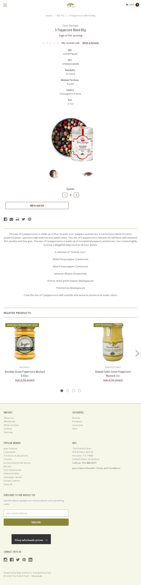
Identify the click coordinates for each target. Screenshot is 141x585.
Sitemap (8, 432)
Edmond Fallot (11, 473)
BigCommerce (24, 572)
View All (8, 484)
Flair (49, 572)
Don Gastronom (12, 470)
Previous (3, 353)
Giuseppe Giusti (13, 477)
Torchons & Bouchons (16, 455)
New (74, 428)
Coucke (8, 459)
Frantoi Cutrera (12, 480)
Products (77, 421)
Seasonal (77, 425)
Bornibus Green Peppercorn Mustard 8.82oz (25, 373)
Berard (7, 466)
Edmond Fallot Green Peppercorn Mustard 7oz (113, 373)
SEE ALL (60, 15)
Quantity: (70, 189)
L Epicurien (10, 452)
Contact (8, 428)
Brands (76, 418)
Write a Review (90, 42)
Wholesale (9, 421)
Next (137, 353)
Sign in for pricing (70, 35)
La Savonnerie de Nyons (17, 462)
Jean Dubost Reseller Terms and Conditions (96, 468)
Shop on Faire (11, 425)
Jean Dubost (10, 448)
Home (49, 15)
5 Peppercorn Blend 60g (82, 15)
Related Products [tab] (17, 313)
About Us (9, 418)
